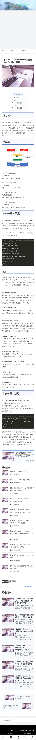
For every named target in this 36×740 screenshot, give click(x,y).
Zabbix (6, 581)
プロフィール (9, 730)
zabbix (14, 581)
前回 (3, 122)
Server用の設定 (18, 103)
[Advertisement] (18, 29)
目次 (15, 94)
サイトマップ (9, 733)
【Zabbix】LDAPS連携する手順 (20, 480)
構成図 (15, 100)
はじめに (16, 98)
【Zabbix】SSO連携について (19, 471)
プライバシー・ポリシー (26, 730)
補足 (16, 105)
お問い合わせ (26, 733)
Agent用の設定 (18, 108)
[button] (34, 720)
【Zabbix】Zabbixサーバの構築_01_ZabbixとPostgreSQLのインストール (21, 533)
